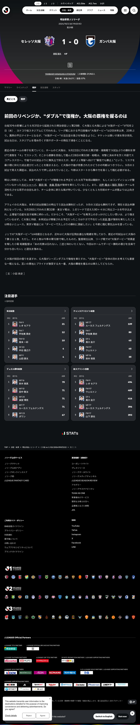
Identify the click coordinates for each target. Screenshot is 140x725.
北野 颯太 (104, 184)
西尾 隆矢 (57, 53)
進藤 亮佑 (54, 184)
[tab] (8, 88)
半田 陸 (106, 219)
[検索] (134, 10)
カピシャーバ (28, 184)
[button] (125, 10)
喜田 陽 (43, 184)
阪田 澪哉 (117, 184)
